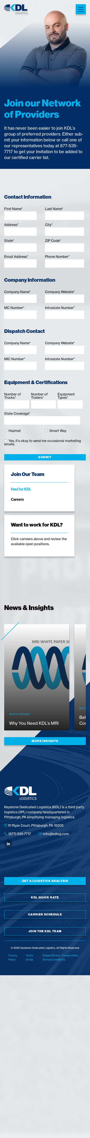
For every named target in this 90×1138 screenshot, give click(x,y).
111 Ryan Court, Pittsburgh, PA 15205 (35, 825)
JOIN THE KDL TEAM (45, 931)
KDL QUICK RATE (45, 897)
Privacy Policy (12, 957)
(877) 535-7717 (19, 834)
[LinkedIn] (8, 844)
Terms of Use (29, 957)
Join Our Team (27, 474)
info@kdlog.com (55, 834)
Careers (17, 499)
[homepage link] (16, 10)
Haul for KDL (21, 489)
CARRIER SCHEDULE (45, 914)
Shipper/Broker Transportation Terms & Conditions (60, 957)
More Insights (45, 741)
